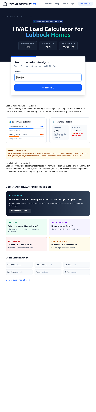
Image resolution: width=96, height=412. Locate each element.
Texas (21, 16)
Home (4, 16)
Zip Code (17, 71)
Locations (12, 16)
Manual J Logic (68, 4)
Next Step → (48, 87)
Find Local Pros (85, 4)
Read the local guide (20, 211)
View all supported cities (18, 280)
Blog (57, 4)
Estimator (48, 4)
